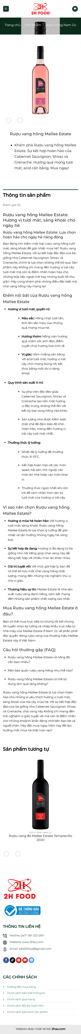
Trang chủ (12, 25)
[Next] (19, 121)
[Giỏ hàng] (75, 9)
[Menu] (6, 9)
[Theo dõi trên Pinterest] (19, 960)
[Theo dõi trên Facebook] (6, 960)
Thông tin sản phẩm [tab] (27, 195)
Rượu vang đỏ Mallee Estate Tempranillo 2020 (40, 838)
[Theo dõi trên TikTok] (12, 960)
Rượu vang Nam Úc (60, 25)
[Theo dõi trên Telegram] (31, 960)
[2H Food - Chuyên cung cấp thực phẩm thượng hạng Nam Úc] (40, 9)
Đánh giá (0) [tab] (11, 205)
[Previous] (7, 121)
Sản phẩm (33, 25)
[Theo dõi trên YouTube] (25, 960)
